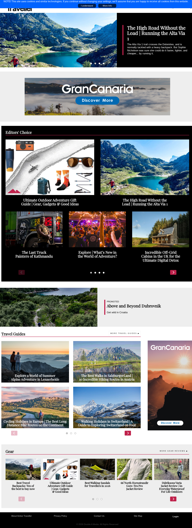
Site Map (138, 516)
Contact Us (99, 516)
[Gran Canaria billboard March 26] (97, 96)
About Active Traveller (21, 516)
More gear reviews (172, 451)
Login (176, 516)
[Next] (173, 272)
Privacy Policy (60, 516)
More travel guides (123, 333)
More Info (107, 5)
